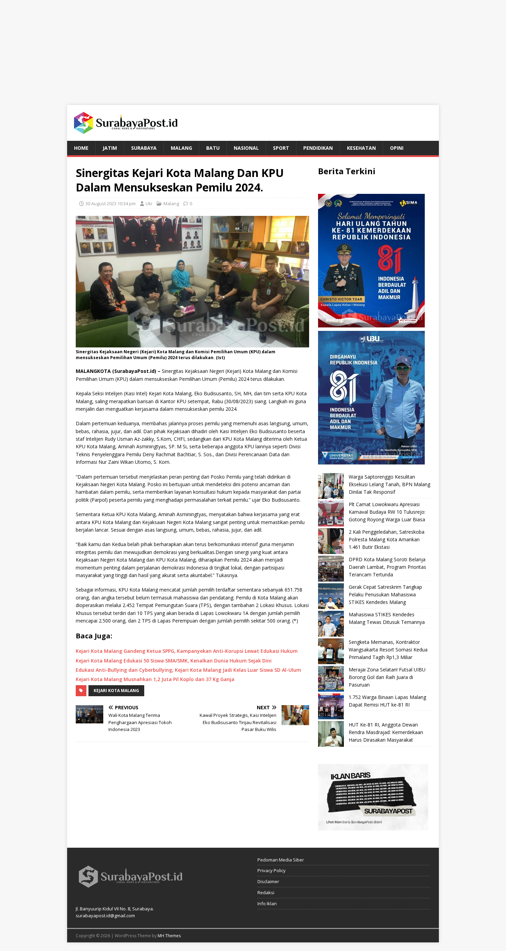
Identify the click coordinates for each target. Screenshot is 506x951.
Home (81, 148)
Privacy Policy (271, 870)
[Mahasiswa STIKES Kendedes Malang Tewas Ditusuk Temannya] (331, 624)
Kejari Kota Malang (116, 690)
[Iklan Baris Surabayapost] (373, 826)
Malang (181, 148)
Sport (281, 148)
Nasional (246, 148)
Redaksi (265, 892)
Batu (213, 148)
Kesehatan (361, 148)
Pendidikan (318, 148)
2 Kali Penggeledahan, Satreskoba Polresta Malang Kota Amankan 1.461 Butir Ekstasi (386, 540)
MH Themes (169, 936)
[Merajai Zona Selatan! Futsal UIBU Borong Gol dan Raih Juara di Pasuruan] (331, 679)
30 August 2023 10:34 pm (110, 203)
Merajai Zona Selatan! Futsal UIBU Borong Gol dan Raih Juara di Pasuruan (387, 677)
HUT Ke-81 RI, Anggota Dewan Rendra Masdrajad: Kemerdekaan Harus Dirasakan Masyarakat (386, 732)
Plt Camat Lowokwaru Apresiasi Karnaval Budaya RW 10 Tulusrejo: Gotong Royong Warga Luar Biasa (387, 512)
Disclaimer (268, 881)
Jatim (110, 148)
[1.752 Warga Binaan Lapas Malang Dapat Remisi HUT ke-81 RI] (331, 706)
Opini (396, 148)
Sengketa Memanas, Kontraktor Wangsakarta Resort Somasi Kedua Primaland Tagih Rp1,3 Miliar (388, 650)
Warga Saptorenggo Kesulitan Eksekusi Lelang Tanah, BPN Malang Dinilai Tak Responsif (389, 484)
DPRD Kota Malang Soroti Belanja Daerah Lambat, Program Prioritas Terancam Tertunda (387, 567)
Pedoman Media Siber (280, 860)
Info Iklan (267, 903)
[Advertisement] (253, 48)
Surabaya (144, 148)
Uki (149, 203)
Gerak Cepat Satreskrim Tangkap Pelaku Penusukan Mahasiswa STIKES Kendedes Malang (385, 595)
